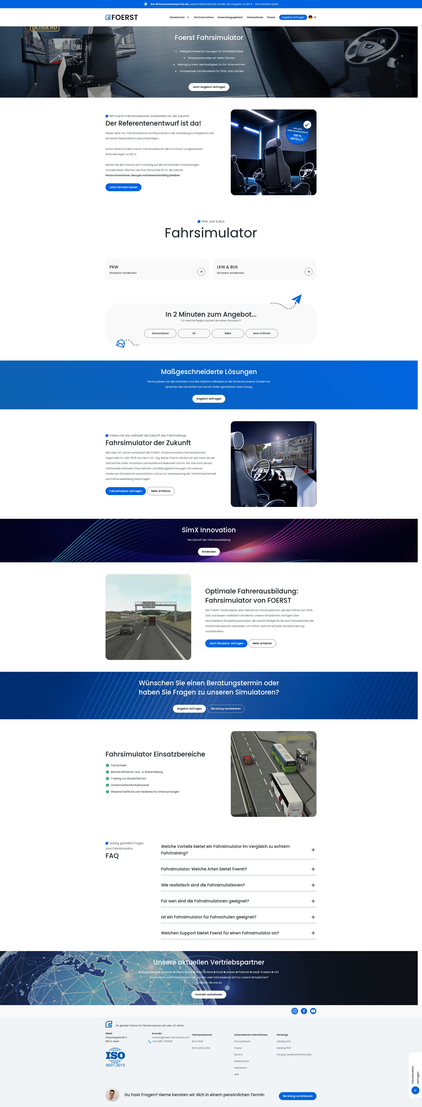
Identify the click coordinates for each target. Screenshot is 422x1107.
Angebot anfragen (293, 17)
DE (315, 17)
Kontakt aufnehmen (208, 994)
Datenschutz (241, 1061)
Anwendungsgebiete (230, 17)
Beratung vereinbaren (226, 709)
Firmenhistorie (242, 1041)
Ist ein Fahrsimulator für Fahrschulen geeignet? (208, 917)
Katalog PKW (284, 1048)
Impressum (240, 1067)
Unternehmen (255, 17)
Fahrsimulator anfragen (125, 491)
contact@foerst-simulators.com (171, 1037)
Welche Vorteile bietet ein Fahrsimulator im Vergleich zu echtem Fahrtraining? (225, 850)
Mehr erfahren (160, 491)
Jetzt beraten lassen (123, 187)
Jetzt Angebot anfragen (209, 87)
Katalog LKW (284, 1041)
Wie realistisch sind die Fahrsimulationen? (203, 885)
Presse (271, 17)
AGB (236, 1074)
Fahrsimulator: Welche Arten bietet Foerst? (204, 869)
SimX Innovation (204, 17)
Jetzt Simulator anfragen (226, 643)
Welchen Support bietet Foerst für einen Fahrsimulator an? (220, 933)
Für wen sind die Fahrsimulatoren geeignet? (205, 901)
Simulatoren (177, 17)
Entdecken (209, 552)
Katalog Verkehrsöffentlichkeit (294, 1054)
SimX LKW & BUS (201, 1048)
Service (238, 1054)
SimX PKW (197, 1041)
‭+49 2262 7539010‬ (162, 1041)
